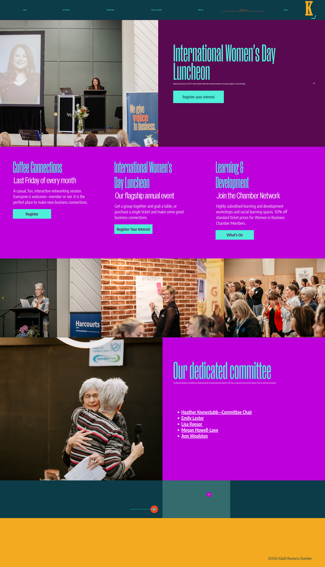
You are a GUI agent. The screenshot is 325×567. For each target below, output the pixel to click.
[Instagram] (281, 545)
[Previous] (11, 83)
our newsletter (206, 498)
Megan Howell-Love (199, 430)
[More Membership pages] (114, 9)
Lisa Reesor (192, 424)
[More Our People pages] (69, 9)
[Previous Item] (3, 298)
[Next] (314, 83)
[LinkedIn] (307, 545)
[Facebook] (294, 545)
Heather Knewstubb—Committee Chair (216, 412)
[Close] (209, 494)
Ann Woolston (194, 436)
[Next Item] (322, 298)
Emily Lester (192, 418)
